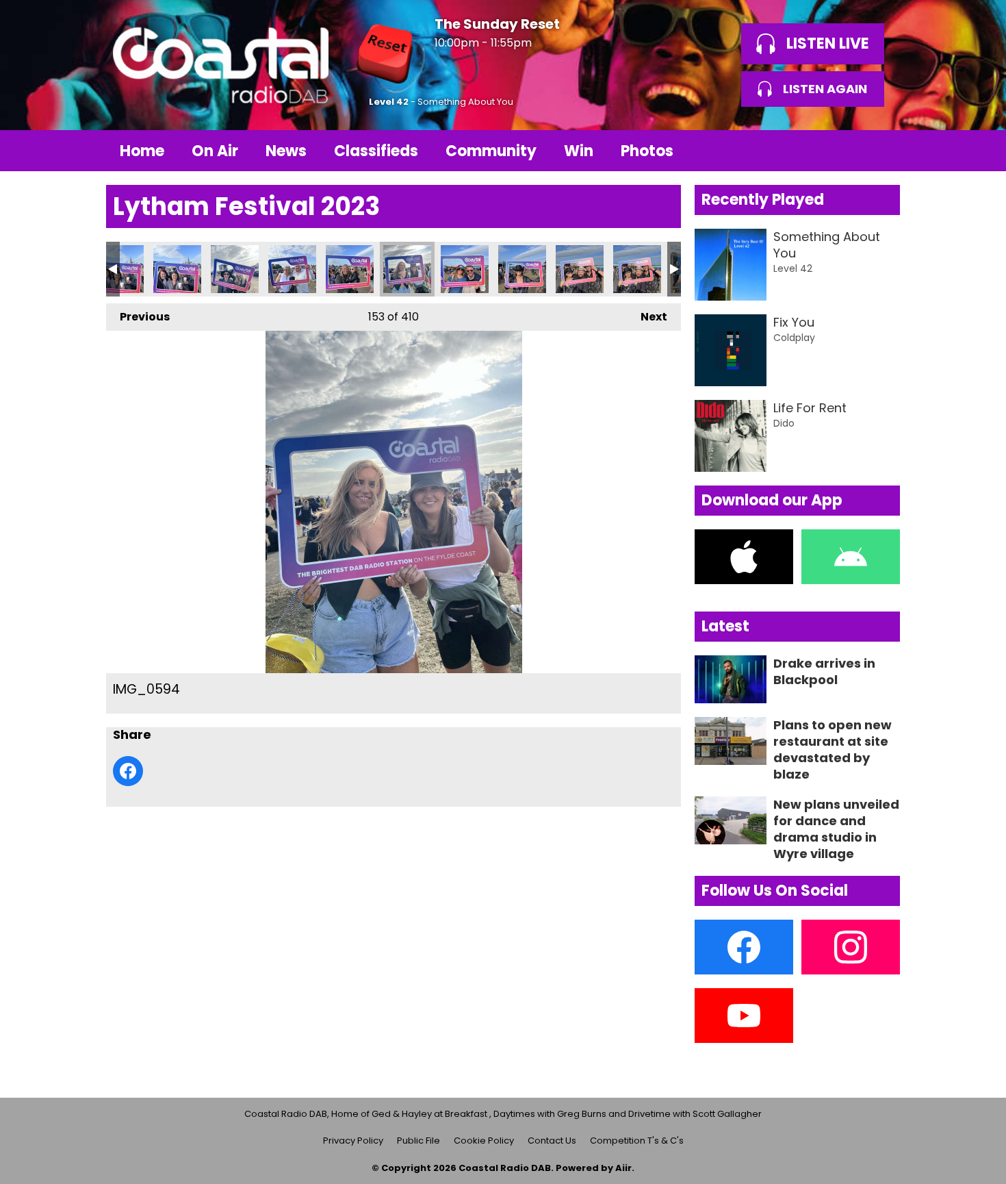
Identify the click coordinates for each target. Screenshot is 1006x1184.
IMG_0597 (580, 269)
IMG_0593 (350, 269)
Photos (647, 151)
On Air (215, 151)
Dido (784, 423)
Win (578, 151)
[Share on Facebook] (128, 771)
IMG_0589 (120, 269)
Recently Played (762, 199)
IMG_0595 (465, 269)
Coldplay (794, 337)
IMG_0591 (235, 269)
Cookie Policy (484, 1140)
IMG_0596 (522, 269)
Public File (418, 1140)
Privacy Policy (353, 1140)
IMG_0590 (177, 269)
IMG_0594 (407, 269)
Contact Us (552, 1140)
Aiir (623, 1167)
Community (491, 151)
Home (142, 151)
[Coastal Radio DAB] (220, 65)
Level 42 (389, 101)
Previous (138, 317)
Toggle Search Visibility (879, 150)
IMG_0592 (292, 269)
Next (647, 317)
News (286, 151)
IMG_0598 (637, 269)
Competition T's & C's (637, 1140)
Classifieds (376, 151)
